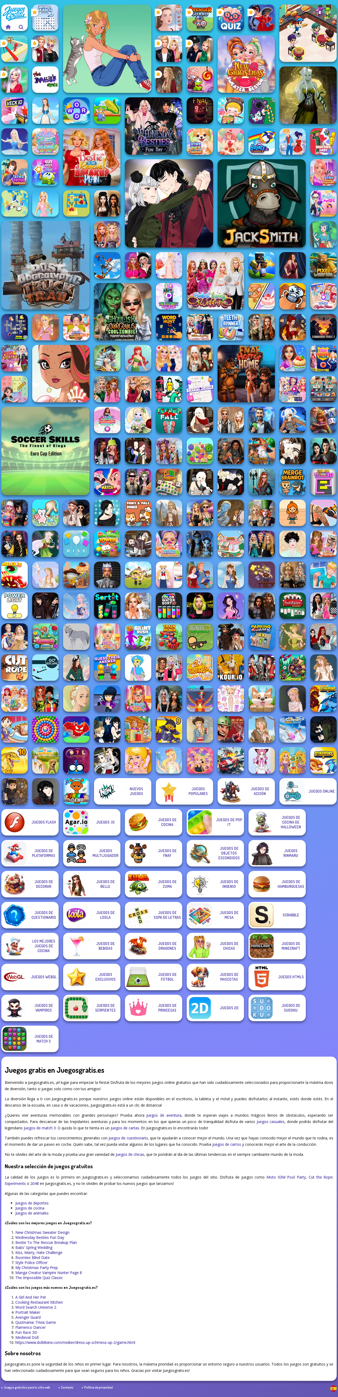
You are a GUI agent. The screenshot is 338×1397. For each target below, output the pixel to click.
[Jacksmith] (262, 203)
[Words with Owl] (76, 760)
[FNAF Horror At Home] (246, 373)
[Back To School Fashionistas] (138, 389)
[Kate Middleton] (76, 667)
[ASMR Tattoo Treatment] (14, 172)
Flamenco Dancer (30, 1327)
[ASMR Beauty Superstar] (323, 172)
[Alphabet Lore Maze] (76, 203)
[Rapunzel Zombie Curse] (292, 760)
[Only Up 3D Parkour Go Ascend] (107, 265)
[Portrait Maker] (169, 17)
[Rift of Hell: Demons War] (231, 729)
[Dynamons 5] (323, 698)
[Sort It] (107, 605)
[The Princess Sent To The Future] (323, 203)
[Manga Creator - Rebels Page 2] (107, 513)
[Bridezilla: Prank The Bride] (138, 605)
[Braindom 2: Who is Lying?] (200, 667)
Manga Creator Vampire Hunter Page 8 (48, 1272)
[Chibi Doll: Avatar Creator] (231, 698)
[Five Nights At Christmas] (200, 110)
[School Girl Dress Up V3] (169, 574)
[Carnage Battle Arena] (231, 760)
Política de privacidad (98, 1387)
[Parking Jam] (261, 636)
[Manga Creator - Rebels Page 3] (231, 482)
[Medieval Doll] (169, 79)
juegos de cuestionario (128, 1137)
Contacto (67, 1387)
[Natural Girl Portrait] (76, 698)
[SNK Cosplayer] (292, 420)
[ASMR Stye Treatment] (169, 544)
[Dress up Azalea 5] (231, 605)
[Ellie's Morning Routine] (138, 760)
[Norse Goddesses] (292, 574)
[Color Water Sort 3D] (169, 605)
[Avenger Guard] (200, 17)
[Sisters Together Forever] (323, 296)
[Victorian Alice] (292, 698)
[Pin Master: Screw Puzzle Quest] (292, 296)
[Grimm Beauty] (261, 729)
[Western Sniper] (76, 574)
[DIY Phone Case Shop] (261, 110)
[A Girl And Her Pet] (107, 48)
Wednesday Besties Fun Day (39, 1237)
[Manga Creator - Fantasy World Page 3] (138, 451)
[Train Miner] (169, 636)
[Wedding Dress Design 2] (323, 667)
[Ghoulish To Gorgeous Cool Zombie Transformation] (122, 311)
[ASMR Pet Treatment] (200, 141)
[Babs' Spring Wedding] (215, 280)
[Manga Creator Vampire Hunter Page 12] (107, 729)
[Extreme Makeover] (200, 760)
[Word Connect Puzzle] (76, 110)
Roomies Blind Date (32, 1257)
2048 (34, 1183)
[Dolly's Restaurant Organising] (261, 296)
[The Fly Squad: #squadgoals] (323, 636)
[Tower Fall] (169, 420)
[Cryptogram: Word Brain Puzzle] (200, 389)
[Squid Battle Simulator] (169, 389)
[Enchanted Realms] (169, 698)
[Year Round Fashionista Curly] (107, 420)
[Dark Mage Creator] (308, 95)
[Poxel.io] (261, 265)
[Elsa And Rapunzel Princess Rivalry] (292, 389)
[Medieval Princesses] (261, 605)
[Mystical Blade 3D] (200, 698)
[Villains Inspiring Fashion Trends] (200, 327)
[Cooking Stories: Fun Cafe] (292, 358)
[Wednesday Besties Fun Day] (153, 126)
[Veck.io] (14, 110)
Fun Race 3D (26, 1332)
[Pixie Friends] (45, 544)
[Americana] (200, 729)
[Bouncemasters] (261, 141)
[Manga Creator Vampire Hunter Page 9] (45, 791)
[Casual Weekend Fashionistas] (14, 358)
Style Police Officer (31, 1262)
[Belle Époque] (292, 544)
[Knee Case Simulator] (323, 574)
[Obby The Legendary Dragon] (76, 729)
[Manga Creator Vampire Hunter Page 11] (323, 729)
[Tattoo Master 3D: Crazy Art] (323, 513)
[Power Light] (14, 605)
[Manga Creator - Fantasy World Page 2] (292, 451)
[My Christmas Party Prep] (14, 79)
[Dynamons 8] (323, 760)
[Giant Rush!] (138, 636)
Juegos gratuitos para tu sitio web (27, 1387)
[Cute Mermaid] (138, 358)
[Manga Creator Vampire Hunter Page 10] (107, 760)
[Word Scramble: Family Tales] (323, 420)
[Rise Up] (76, 544)
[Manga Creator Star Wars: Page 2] (45, 605)
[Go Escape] (45, 667)
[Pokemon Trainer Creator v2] (138, 667)
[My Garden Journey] (107, 110)
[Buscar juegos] (21, 27)
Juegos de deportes (32, 1203)
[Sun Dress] (14, 636)
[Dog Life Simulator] (45, 760)
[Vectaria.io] (14, 791)
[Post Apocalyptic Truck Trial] (45, 265)
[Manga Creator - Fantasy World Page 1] (200, 482)
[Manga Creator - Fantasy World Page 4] (200, 420)
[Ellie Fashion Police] (323, 358)
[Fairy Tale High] (61, 373)
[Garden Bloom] (45, 636)
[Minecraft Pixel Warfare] (323, 265)
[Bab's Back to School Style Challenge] (323, 605)
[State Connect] (14, 203)
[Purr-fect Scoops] (231, 544)
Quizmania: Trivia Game (35, 1322)
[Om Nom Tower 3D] (107, 544)
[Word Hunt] (169, 327)
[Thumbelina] (169, 760)
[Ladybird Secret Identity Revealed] (292, 141)
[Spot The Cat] (45, 513)
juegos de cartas (125, 1127)
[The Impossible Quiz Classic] (45, 79)
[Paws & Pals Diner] (138, 513)
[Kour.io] (231, 667)
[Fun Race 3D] (14, 48)
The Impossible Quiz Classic (39, 1277)
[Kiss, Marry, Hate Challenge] (45, 48)
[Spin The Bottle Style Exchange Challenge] (14, 513)
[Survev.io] (200, 636)
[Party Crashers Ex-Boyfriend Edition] (261, 544)
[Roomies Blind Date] (169, 48)
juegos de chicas (130, 1154)
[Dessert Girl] (231, 141)
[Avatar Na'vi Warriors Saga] (200, 544)
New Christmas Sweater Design (42, 1232)
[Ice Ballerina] (14, 141)
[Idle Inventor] (138, 574)
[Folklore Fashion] (45, 110)
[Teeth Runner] (231, 327)
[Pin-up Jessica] (292, 265)
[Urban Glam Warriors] (200, 605)
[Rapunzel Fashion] (45, 327)
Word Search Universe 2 (35, 1307)
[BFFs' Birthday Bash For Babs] (200, 513)
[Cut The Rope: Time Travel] (200, 79)
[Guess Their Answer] (107, 667)
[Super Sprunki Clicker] (76, 791)
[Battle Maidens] (107, 203)
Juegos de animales (32, 1213)
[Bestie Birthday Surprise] (107, 234)
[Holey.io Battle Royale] (14, 574)
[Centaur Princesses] (261, 482)
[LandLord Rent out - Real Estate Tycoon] (261, 420)
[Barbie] (45, 203)
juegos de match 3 (40, 1127)
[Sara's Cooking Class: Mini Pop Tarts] (14, 729)
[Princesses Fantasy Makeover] (169, 451)
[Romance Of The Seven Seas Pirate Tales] (231, 636)
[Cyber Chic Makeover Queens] (107, 574)
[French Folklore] (231, 574)
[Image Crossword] (14, 327)
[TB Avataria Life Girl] (292, 513)
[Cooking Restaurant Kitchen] (308, 33)
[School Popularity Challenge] (107, 389)
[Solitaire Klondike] (292, 605)
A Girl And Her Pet (30, 1297)
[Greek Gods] (45, 574)
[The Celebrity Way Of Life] (169, 296)
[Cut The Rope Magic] (45, 172)
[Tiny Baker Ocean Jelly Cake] (45, 141)
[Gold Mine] (261, 574)
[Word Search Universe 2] (45, 17)
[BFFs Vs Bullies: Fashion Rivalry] (169, 667)
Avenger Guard (28, 1317)
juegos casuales (270, 1121)
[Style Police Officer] (200, 48)
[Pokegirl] (323, 234)
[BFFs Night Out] (169, 358)
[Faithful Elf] (76, 605)
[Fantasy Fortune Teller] (292, 327)
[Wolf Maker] (76, 636)
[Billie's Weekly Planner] (138, 482)
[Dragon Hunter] (292, 667)
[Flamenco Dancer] (261, 17)
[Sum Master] (14, 389)
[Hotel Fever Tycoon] (138, 729)
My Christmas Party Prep (36, 1267)
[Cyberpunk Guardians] (231, 451)
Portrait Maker (27, 1312)
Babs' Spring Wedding (33, 1247)
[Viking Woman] (169, 513)
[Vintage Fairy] (292, 636)
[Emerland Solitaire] (261, 451)
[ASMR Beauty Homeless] (138, 698)
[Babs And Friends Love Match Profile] (45, 698)
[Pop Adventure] (45, 729)
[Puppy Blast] (261, 698)
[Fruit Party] (200, 451)
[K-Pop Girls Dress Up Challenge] (261, 667)
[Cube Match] (169, 482)
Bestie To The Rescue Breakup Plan (46, 1242)
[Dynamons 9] (169, 729)
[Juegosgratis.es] (8, 27)
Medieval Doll (27, 1337)
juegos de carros (226, 1144)
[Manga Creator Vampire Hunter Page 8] (169, 203)
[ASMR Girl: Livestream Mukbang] (231, 110)
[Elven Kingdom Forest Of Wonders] (261, 327)
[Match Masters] (107, 482)
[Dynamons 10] (14, 760)
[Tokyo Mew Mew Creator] (261, 760)
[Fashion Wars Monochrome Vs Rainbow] (138, 265)
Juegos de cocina (29, 1208)
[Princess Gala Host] (169, 265)
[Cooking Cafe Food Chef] (323, 389)
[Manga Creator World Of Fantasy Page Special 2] (138, 544)
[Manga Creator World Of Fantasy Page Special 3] (231, 513)
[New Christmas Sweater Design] (246, 64)
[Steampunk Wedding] (231, 420)
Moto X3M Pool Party (286, 1177)
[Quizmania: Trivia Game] (231, 17)
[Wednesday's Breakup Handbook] (76, 513)
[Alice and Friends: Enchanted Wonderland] (261, 513)
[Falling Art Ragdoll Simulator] (292, 729)
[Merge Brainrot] (292, 482)
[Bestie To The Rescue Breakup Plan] (91, 157)
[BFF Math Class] (14, 698)
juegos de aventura (163, 1115)
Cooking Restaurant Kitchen (39, 1302)
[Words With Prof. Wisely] (107, 358)
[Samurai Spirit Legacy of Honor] (323, 451)
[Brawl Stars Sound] (107, 698)
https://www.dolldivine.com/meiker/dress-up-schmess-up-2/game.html (75, 1342)
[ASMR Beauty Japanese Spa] (76, 327)
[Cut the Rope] (14, 667)
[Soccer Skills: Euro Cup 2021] (45, 451)
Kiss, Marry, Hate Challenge (38, 1252)
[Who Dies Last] (323, 141)
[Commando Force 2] (323, 327)
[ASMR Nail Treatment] (323, 544)
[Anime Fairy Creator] (138, 420)
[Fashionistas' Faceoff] (107, 451)
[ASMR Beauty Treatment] (107, 636)
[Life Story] (200, 574)
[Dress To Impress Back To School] (200, 358)
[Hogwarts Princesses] (14, 544)
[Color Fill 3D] (323, 482)
